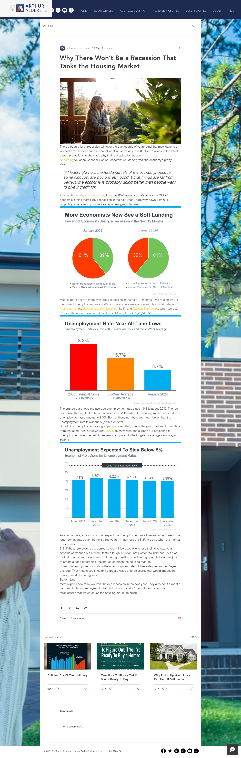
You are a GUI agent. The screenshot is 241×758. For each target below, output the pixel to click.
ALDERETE (36, 10)
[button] (193, 25)
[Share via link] (85, 608)
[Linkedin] (183, 750)
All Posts (48, 25)
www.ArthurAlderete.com (89, 751)
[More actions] (179, 48)
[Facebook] (71, 10)
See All (194, 636)
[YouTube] (64, 10)
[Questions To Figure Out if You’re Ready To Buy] (120, 656)
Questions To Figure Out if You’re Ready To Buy (119, 677)
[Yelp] (196, 750)
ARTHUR (35, 6)
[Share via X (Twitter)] (69, 608)
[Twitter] (170, 750)
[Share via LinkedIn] (77, 608)
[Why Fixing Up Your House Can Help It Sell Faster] (173, 656)
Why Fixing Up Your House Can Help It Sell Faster (172, 677)
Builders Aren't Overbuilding (67, 675)
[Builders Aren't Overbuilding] (67, 656)
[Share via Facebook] (61, 608)
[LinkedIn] (58, 10)
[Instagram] (176, 750)
